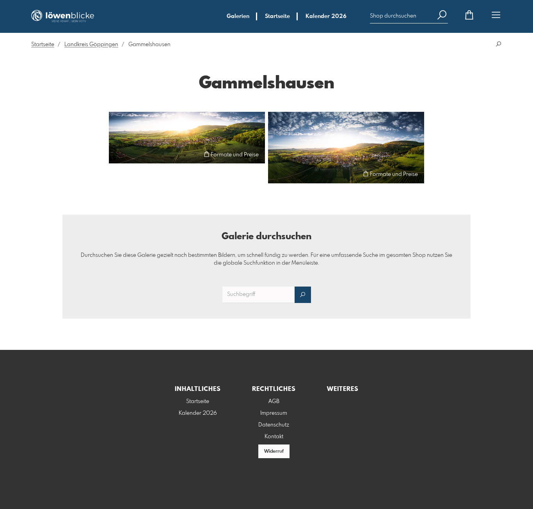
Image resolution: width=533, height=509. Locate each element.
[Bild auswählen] (118, 154)
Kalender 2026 (326, 16)
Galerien (238, 16)
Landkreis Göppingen (91, 44)
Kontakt (274, 436)
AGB (273, 401)
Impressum (273, 413)
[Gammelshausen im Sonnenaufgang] (187, 138)
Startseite (277, 16)
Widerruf (274, 451)
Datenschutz (273, 425)
